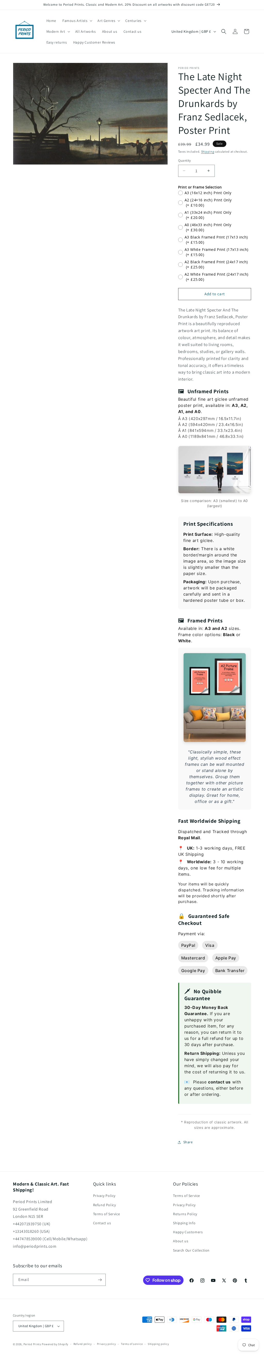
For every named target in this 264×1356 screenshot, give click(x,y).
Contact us (102, 1223)
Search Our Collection (191, 1250)
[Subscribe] (99, 1280)
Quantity (184, 160)
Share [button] (188, 1142)
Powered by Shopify (55, 1344)
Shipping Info (184, 1223)
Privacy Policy (104, 1195)
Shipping (207, 151)
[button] (76, 20)
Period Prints (32, 1344)
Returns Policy (185, 1214)
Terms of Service (106, 1214)
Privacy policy (106, 1344)
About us (180, 1241)
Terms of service (132, 1344)
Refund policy (82, 1344)
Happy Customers (188, 1232)
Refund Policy (104, 1205)
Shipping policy (158, 1344)
